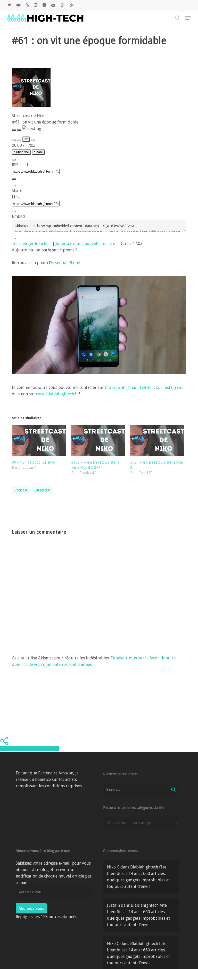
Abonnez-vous (31, 908)
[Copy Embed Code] (14, 238)
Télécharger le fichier (31, 243)
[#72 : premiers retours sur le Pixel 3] (157, 440)
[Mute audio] (14, 140)
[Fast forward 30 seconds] (33, 140)
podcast (20, 490)
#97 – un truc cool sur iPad (33, 462)
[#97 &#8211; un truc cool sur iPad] (39, 440)
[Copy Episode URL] (14, 211)
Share (38, 152)
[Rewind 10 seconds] (19, 140)
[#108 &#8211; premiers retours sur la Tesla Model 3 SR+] (98, 440)
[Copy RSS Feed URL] (14, 179)
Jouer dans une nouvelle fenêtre (85, 243)
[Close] (14, 159)
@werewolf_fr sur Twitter (129, 387)
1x (26, 139)
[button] (188, 17)
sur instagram (169, 387)
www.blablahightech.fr (57, 393)
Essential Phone (65, 262)
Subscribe (21, 152)
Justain (113, 905)
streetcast (43, 490)
